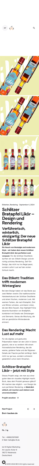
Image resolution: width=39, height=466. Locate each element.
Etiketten (5, 205)
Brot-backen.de (9, 413)
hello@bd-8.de (14, 440)
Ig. (7, 430)
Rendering (14, 205)
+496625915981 (12, 437)
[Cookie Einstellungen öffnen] (3, 463)
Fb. (3, 430)
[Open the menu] (5, 28)
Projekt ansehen (9, 398)
